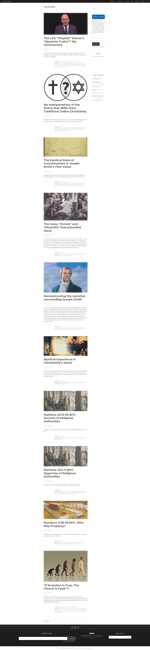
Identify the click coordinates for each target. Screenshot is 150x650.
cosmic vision (83, 183)
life (76, 609)
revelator (77, 611)
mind (73, 184)
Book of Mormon (61, 328)
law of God (77, 64)
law (74, 64)
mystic (74, 129)
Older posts (46, 621)
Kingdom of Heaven (65, 129)
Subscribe (96, 44)
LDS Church (80, 492)
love (58, 65)
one (77, 129)
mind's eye (76, 184)
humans (67, 609)
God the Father (65, 127)
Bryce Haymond (49, 115)
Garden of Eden (59, 609)
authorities (70, 63)
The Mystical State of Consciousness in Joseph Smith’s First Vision (62, 163)
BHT (132, 1)
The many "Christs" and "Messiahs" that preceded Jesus (62, 227)
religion (68, 61)
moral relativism (62, 65)
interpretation (78, 328)
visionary (82, 185)
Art (147, 1)
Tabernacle (76, 543)
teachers (69, 493)
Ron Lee (93, 99)
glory (63, 382)
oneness (80, 382)
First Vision (61, 184)
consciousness (66, 183)
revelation (69, 543)
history (59, 181)
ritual (59, 130)
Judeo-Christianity (69, 64)
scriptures (63, 436)
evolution (85, 608)
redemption (68, 611)
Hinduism (64, 609)
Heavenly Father (71, 127)
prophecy (56, 543)
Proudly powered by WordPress (66, 648)
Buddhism (72, 608)
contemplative (77, 183)
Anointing (59, 254)
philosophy (60, 61)
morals (70, 65)
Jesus (65, 64)
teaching (73, 493)
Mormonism (57, 185)
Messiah (60, 255)
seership (75, 329)
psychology (65, 61)
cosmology (57, 64)
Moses (82, 542)
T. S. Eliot (59, 383)
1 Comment (46, 50)
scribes (66, 493)
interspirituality (81, 127)
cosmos (60, 64)
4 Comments (47, 172)
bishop (72, 491)
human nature (72, 328)
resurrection (73, 611)
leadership (56, 439)
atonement (64, 608)
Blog (126, 1)
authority (73, 63)
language (78, 254)
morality (67, 65)
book (58, 127)
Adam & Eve (60, 608)
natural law (74, 65)
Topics (136, 1)
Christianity (66, 254)
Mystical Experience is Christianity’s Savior (60, 361)
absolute (59, 63)
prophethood (63, 329)
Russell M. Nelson (58, 66)
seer (72, 329)
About (112, 1)
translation (79, 329)
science (71, 61)
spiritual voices (76, 61)
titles (76, 493)
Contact (119, 1)
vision (79, 185)
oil (62, 255)
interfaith (76, 127)
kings (75, 254)
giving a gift (97, 21)
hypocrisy (82, 437)
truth (65, 66)
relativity (81, 65)
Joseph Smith (68, 184)
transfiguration (64, 383)
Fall (55, 609)
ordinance (80, 129)
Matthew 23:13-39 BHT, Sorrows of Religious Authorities (60, 418)
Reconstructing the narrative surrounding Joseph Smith (64, 297)
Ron (92, 93)
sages (65, 130)
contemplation (72, 183)
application (60, 607)
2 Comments (47, 236)
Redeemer (64, 611)
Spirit (71, 255)
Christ (80, 63)
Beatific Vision (60, 183)
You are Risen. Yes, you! (99, 93)
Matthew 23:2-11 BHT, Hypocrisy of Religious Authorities (60, 473)
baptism (68, 608)
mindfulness (80, 184)
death (78, 608)
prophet (77, 65)
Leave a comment (48, 305)
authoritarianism (64, 63)
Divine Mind (57, 184)
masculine (71, 129)
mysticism (72, 185)
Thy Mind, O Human (6, 1)
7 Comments (47, 594)
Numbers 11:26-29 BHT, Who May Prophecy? (64, 524)
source (68, 130)
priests (65, 255)
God (63, 64)
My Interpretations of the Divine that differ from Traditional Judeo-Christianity (65, 108)
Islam (70, 609)
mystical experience (66, 185)
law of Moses (81, 64)
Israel (73, 254)
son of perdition (60, 612)
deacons (80, 491)
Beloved (77, 63)
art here (102, 56)
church (83, 63)
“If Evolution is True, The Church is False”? (61, 587)
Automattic (88, 648)
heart (65, 184)
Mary (81, 254)
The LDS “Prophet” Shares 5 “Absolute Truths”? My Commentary (64, 41)
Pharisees (56, 493)
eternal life (81, 608)
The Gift (142, 1)
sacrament (62, 130)
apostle (59, 437)
